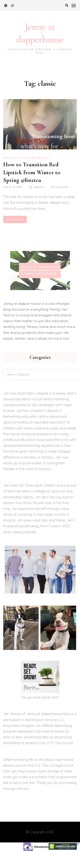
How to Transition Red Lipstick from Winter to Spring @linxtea (31, 172)
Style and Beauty (34, 157)
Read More (14, 219)
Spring (9, 157)
